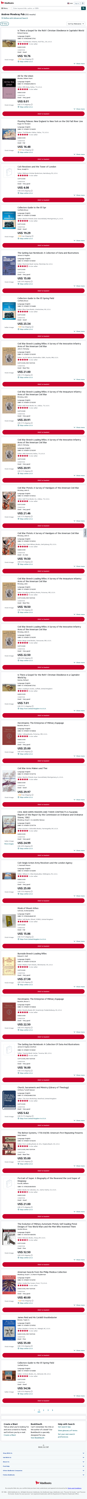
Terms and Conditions (74, 1488)
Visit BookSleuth (37, 1438)
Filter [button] (5, 24)
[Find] (83, 8)
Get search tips (64, 1427)
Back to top (43, 1447)
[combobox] (46, 8)
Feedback (85, 532)
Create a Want (10, 1435)
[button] (79, 63)
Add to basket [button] (43, 68)
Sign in (77, 3)
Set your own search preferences (66, 1435)
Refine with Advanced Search (16, 18)
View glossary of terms (67, 1430)
